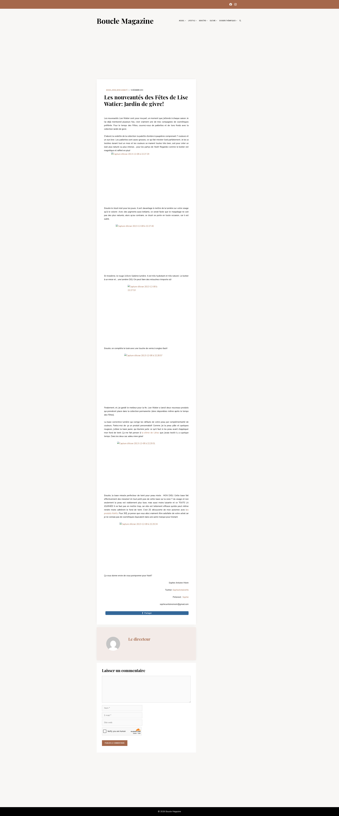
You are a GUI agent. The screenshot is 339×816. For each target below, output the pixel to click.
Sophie (185, 597)
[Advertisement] (169, 50)
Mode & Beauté (122, 90)
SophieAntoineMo (181, 590)
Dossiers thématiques (227, 21)
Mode (114, 90)
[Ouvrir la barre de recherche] (240, 21)
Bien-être (202, 21)
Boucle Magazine (125, 21)
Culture (212, 21)
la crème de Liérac (150, 432)
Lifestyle (191, 21)
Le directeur (139, 639)
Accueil (181, 21)
